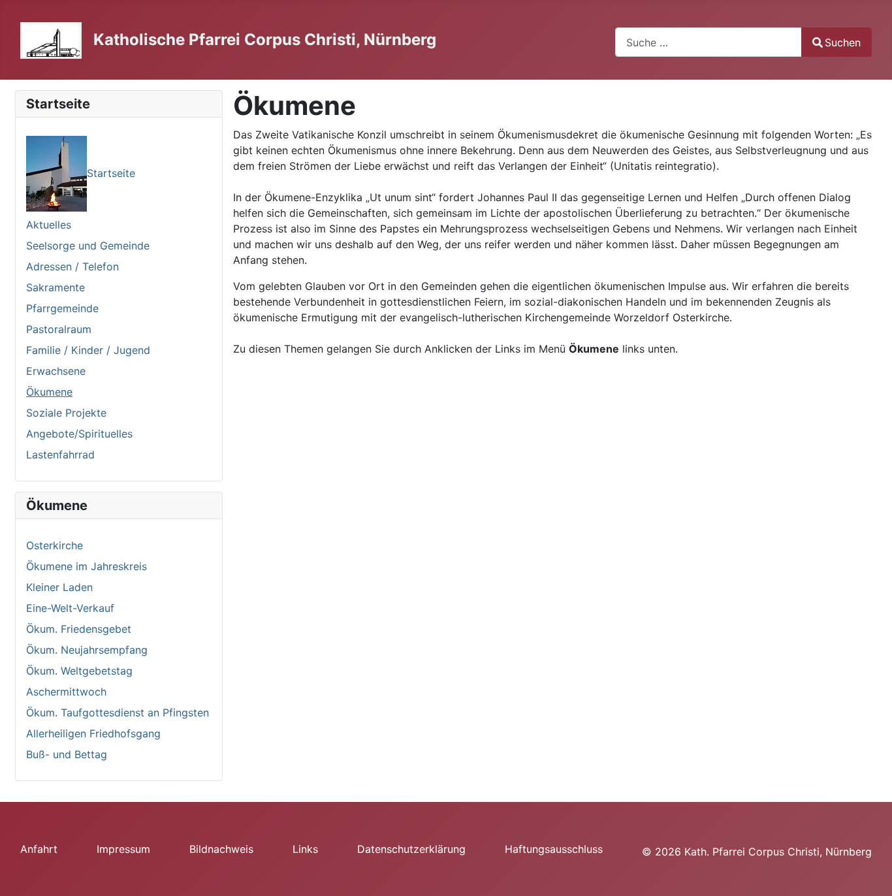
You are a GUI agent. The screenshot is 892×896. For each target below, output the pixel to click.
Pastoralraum (58, 329)
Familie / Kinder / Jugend (88, 350)
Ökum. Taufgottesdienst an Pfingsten (117, 712)
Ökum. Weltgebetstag (79, 670)
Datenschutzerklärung (411, 849)
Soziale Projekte (66, 412)
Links (305, 849)
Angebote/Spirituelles (79, 433)
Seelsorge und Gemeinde (88, 245)
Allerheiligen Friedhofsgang (93, 733)
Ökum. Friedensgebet (78, 628)
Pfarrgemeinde (62, 308)
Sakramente (55, 287)
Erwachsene (56, 370)
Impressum (123, 849)
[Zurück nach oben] (869, 872)
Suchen (843, 42)
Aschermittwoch (66, 691)
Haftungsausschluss (554, 849)
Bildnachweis (221, 849)
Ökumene (49, 391)
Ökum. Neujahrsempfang (87, 649)
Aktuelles (48, 224)
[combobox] (708, 42)
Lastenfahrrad (60, 454)
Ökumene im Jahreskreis (86, 566)
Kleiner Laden (59, 587)
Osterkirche (54, 545)
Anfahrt (38, 849)
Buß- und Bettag (66, 754)
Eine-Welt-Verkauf (70, 608)
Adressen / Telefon (72, 266)
